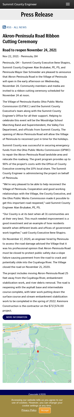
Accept (45, 410)
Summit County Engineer (20, 4)
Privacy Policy (29, 410)
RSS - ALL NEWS (16, 27)
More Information (16, 317)
